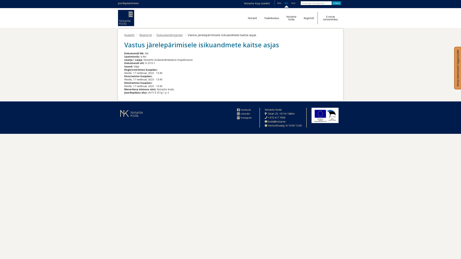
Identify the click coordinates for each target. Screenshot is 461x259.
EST (286, 3)
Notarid (252, 18)
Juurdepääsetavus (128, 3)
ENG (279, 3)
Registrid (309, 18)
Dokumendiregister (169, 35)
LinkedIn (245, 113)
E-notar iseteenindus (330, 18)
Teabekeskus (271, 18)
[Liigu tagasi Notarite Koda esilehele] (126, 18)
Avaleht (129, 35)
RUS (294, 3)
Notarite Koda (291, 18)
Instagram (246, 117)
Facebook (246, 109)
